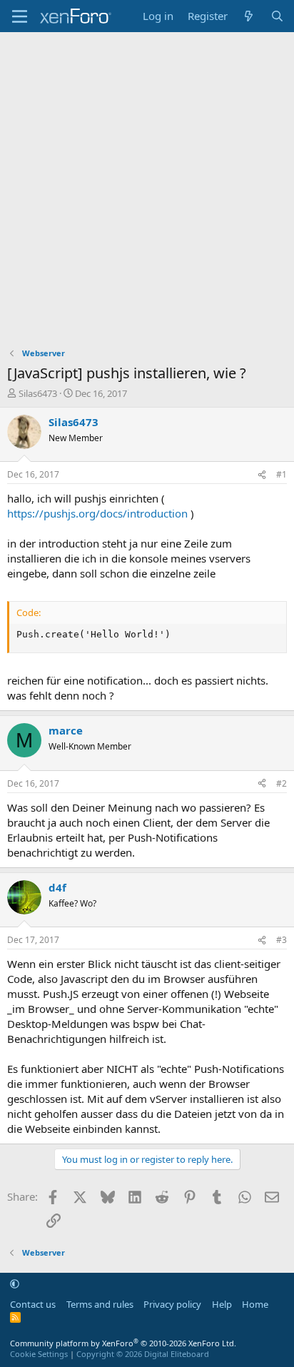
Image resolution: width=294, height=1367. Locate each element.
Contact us (33, 1304)
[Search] (277, 16)
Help (222, 1304)
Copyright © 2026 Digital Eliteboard (142, 1353)
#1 (281, 474)
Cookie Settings (39, 1353)
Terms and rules (99, 1304)
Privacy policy (172, 1304)
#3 (281, 940)
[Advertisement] (147, 186)
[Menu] (19, 16)
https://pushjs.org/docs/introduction (97, 513)
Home (255, 1304)
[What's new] (249, 16)
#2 (281, 783)
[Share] (262, 475)
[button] (14, 1283)
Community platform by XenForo (123, 1343)
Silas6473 (38, 393)
